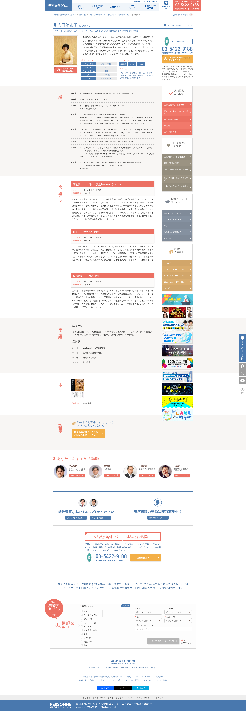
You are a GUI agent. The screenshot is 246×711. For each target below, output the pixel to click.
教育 (89, 74)
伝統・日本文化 (106, 63)
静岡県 (123, 64)
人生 (86, 611)
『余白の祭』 (76, 403)
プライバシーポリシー (125, 697)
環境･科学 (88, 642)
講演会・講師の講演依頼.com (65, 14)
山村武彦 (143, 466)
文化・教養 (89, 63)
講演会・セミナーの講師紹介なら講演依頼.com (102, 676)
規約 (129, 676)
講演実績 (159, 676)
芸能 (89, 78)
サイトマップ (157, 697)
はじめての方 (115, 680)
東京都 (132, 64)
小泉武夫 (178, 466)
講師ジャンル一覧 (143, 676)
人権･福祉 (88, 638)
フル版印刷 (188, 25)
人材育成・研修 (90, 630)
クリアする (126, 606)
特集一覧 (147, 680)
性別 (138, 617)
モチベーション (90, 623)
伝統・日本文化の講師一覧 (118, 14)
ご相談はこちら (144, 557)
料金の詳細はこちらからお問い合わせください (86, 433)
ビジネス (87, 626)
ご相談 (101, 680)
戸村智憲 (73, 466)
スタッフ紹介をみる (75, 518)
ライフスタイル (89, 71)
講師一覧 (82, 14)
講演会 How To (99, 697)
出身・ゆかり (172, 617)
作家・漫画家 (106, 78)
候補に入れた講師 (86, 680)
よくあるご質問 (149, 1)
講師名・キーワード (145, 625)
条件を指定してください (163, 641)
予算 (138, 608)
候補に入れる (75, 475)
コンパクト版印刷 (174, 25)
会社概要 (86, 697)
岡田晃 (107, 466)
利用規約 (134, 1)
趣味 (106, 71)
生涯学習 (106, 74)
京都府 (141, 64)
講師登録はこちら (156, 517)
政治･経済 (88, 619)
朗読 (106, 67)
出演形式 (170, 608)
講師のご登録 (161, 680)
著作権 (110, 697)
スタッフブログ (97, 518)
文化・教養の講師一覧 (97, 14)
